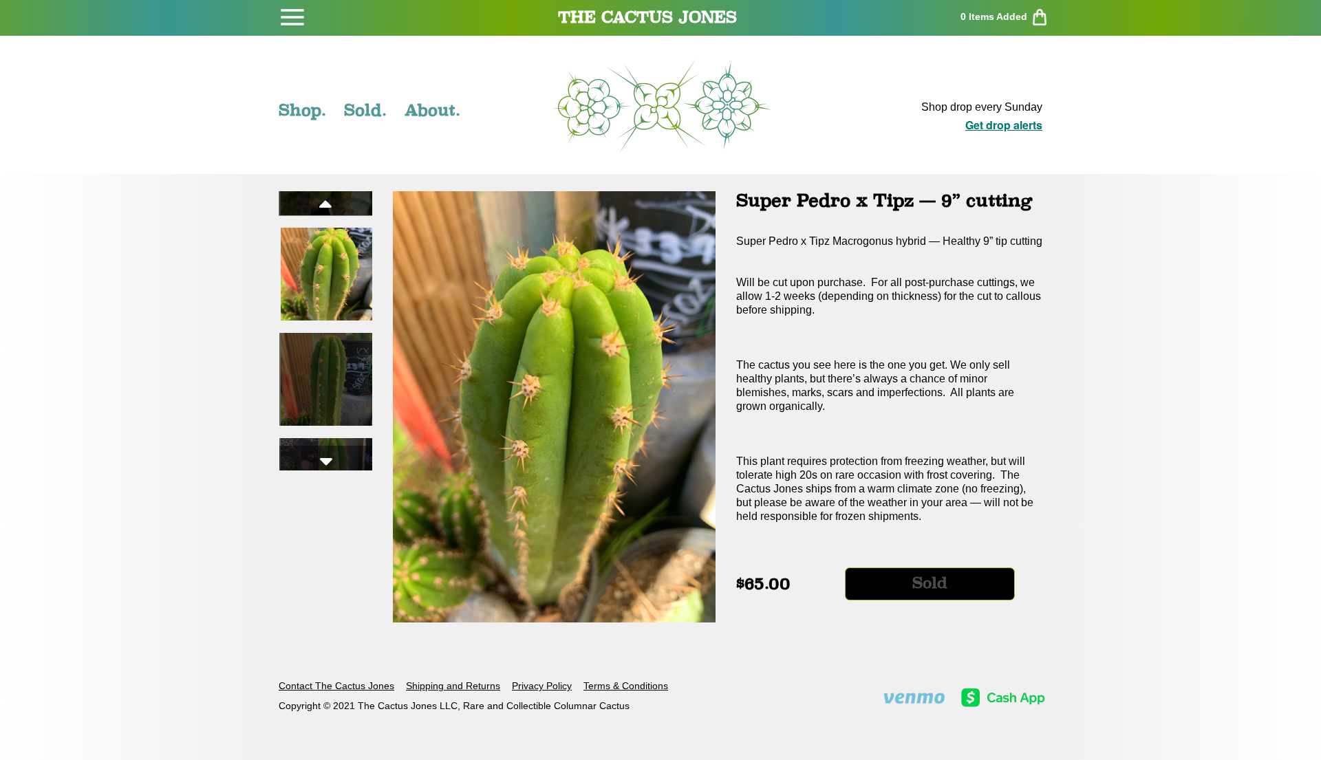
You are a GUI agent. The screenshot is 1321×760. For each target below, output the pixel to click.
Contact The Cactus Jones (336, 685)
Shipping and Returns (453, 685)
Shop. (302, 110)
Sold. (365, 110)
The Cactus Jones (647, 17)
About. (432, 110)
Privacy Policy (542, 685)
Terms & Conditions (625, 685)
